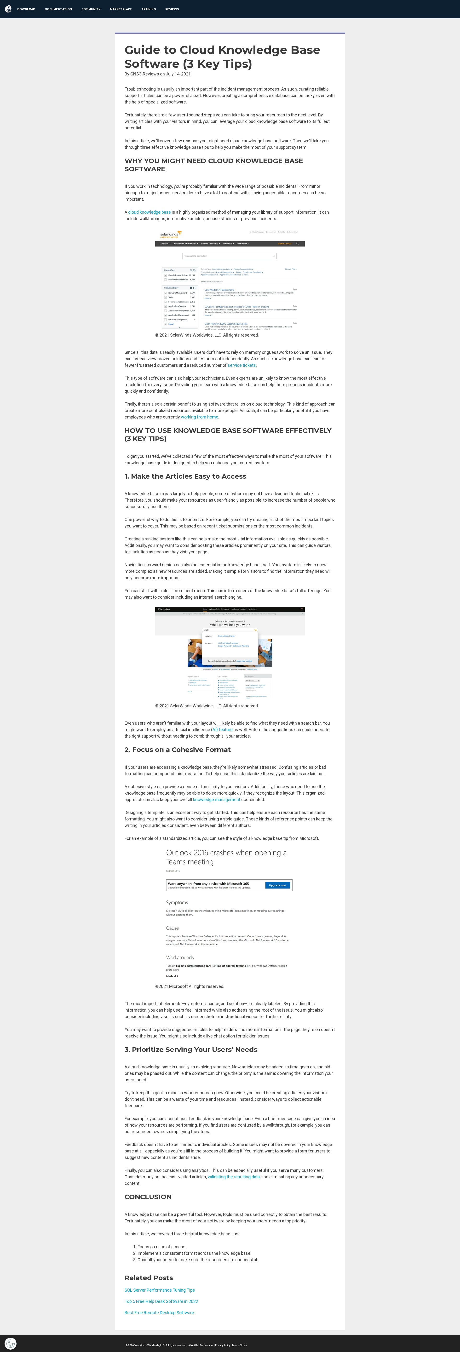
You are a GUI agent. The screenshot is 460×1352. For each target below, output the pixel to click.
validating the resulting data (234, 1176)
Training (148, 9)
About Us (193, 1345)
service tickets (242, 365)
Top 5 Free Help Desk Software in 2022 (161, 1301)
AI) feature (223, 729)
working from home (199, 416)
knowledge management (216, 799)
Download (26, 9)
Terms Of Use (239, 1345)
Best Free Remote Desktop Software (159, 1312)
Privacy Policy (222, 1345)
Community (90, 9)
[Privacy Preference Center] (11, 1344)
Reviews (172, 9)
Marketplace (121, 9)
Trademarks (206, 1345)
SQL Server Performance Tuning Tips (160, 1290)
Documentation (58, 9)
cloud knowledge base (149, 212)
